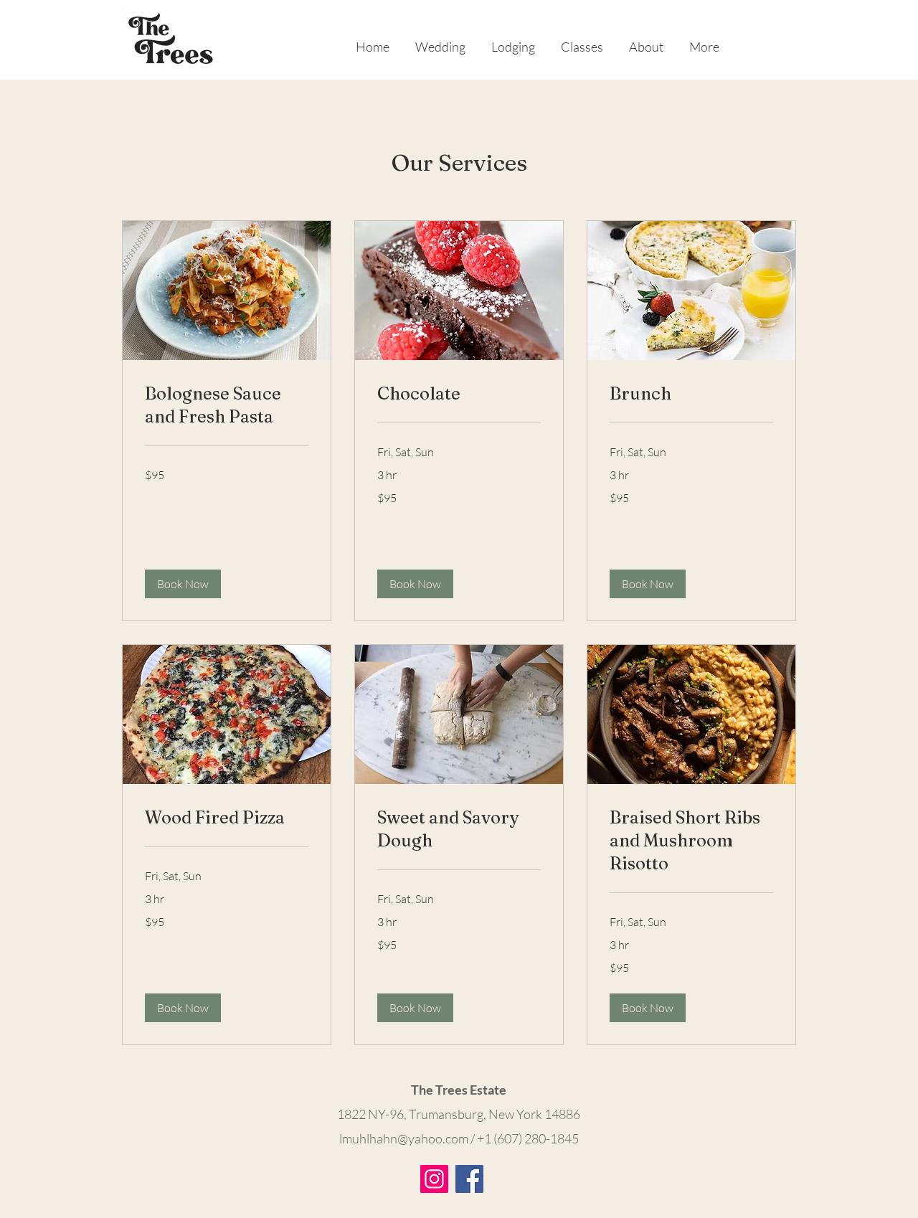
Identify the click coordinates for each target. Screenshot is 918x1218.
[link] (226, 405)
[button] (183, 584)
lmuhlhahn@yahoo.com (403, 1138)
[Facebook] (469, 1179)
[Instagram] (434, 1179)
